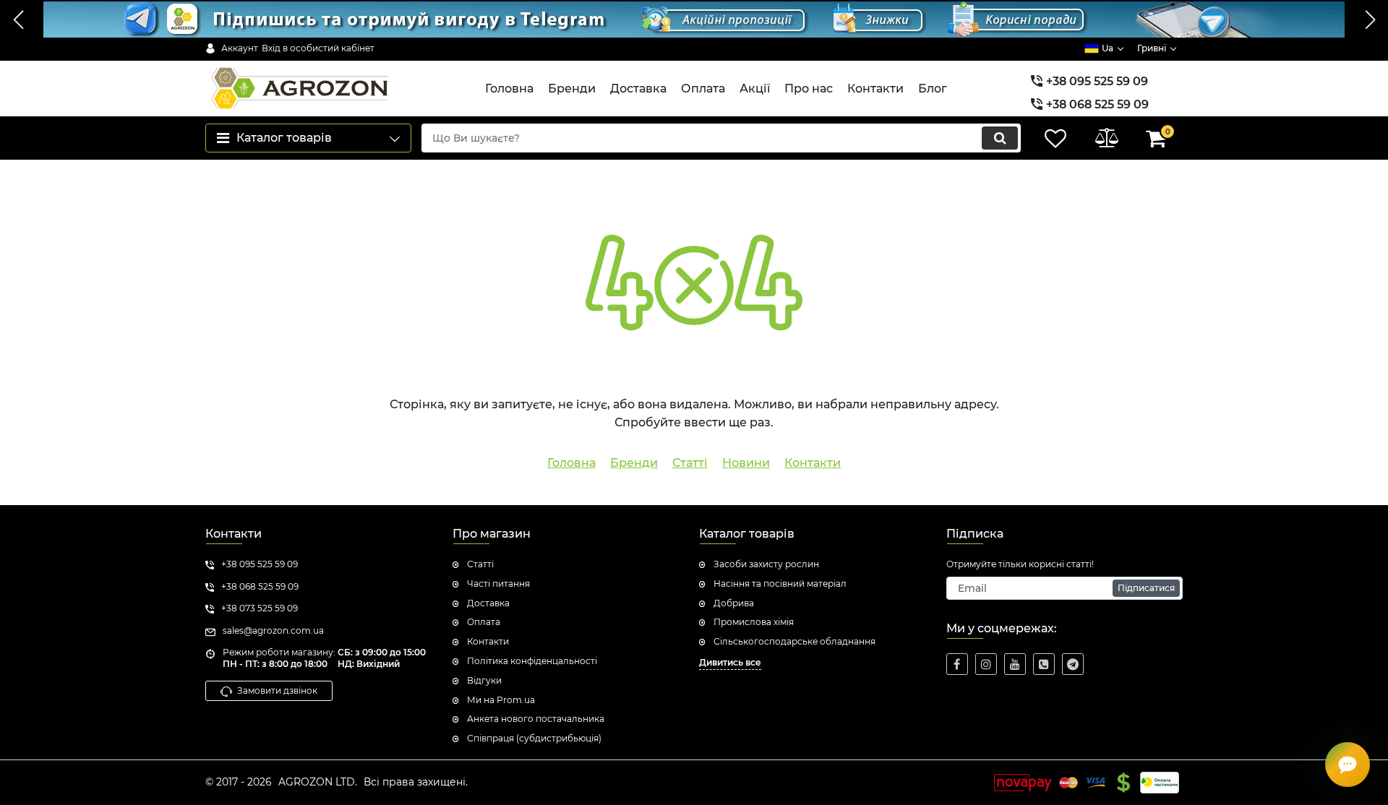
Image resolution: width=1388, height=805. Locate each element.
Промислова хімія (754, 621)
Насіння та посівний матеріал (780, 583)
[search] (1000, 138)
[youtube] (1015, 664)
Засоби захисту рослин (766, 564)
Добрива (734, 603)
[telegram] (1073, 664)
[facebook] (957, 664)
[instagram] (986, 664)
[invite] (1044, 664)
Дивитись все (730, 662)
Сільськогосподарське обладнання (794, 641)
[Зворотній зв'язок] (1347, 764)
